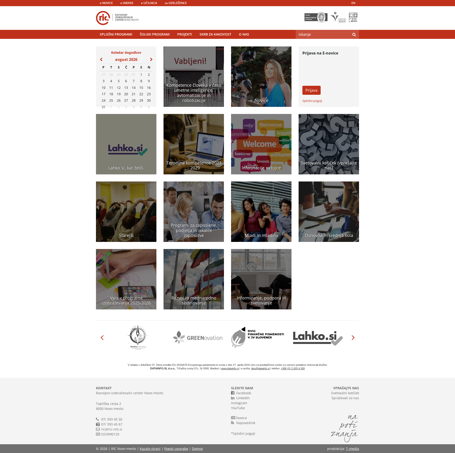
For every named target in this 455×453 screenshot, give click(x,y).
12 (119, 87)
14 (134, 87)
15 (141, 87)
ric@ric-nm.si (111, 429)
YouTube (238, 408)
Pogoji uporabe (176, 448)
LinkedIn (243, 398)
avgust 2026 (126, 59)
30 (126, 74)
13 (126, 87)
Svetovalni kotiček (345, 393)
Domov (197, 448)
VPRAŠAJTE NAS (346, 388)
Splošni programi (116, 34)
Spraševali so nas (345, 398)
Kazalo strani (150, 448)
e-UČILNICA (149, 3)
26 (119, 100)
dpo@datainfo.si (260, 368)
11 (111, 87)
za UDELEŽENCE (176, 3)
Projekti (184, 34)
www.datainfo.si (230, 368)
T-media (352, 448)
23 (149, 94)
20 (126, 94)
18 (111, 94)
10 (103, 87)
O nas (244, 34)
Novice (241, 418)
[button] (102, 337)
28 (111, 74)
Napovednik (245, 423)
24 (103, 100)
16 (149, 87)
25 (111, 100)
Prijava (311, 90)
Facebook (243, 393)
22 (141, 94)
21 (134, 94)
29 (119, 74)
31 (134, 74)
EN (353, 3)
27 (103, 74)
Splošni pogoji (312, 101)
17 (103, 94)
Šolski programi (155, 34)
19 (119, 94)
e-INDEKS (126, 3)
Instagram (239, 403)
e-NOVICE (106, 3)
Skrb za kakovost (215, 34)
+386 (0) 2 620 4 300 (293, 368)
